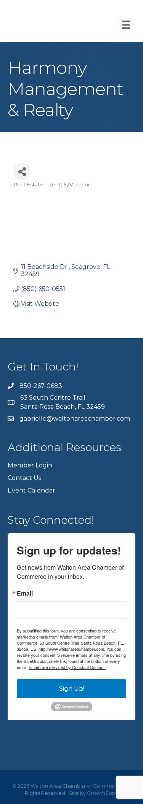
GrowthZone (103, 793)
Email (25, 593)
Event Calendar (31, 490)
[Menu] (125, 24)
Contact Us (24, 477)
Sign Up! (71, 688)
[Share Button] (22, 171)
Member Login (30, 465)
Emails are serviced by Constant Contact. (67, 667)
